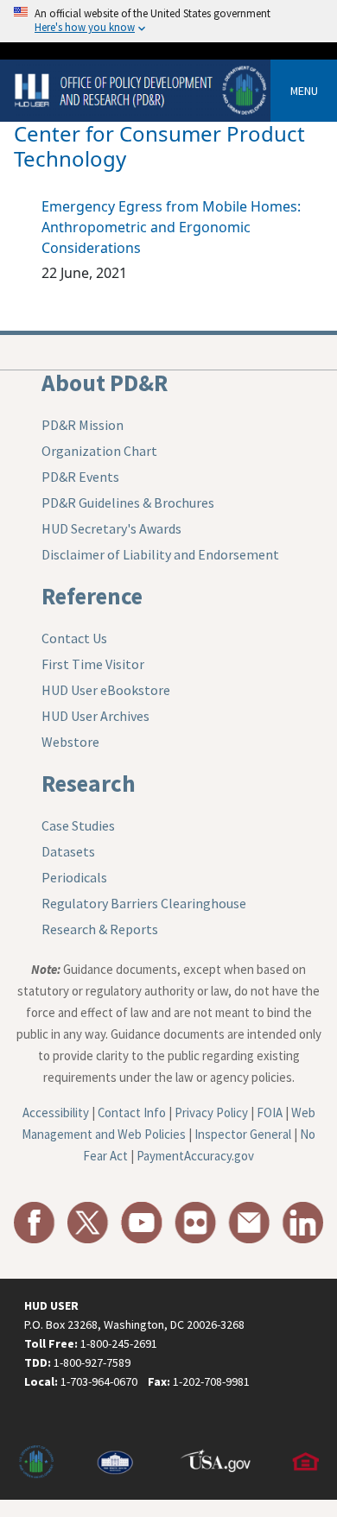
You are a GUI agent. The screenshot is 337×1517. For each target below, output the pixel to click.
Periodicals (74, 877)
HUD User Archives (95, 715)
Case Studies (78, 825)
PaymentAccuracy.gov (195, 1155)
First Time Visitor (92, 664)
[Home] (142, 89)
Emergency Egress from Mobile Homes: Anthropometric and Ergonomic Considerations (171, 227)
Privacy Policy (211, 1112)
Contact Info (132, 1112)
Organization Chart (99, 450)
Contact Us (74, 638)
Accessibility (55, 1112)
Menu (304, 90)
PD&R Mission (82, 424)
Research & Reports (99, 929)
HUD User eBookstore (105, 689)
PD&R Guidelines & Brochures (127, 502)
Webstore (70, 741)
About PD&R (104, 382)
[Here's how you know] (168, 21)
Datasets (68, 851)
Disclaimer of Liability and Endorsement (160, 554)
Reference (92, 595)
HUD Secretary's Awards (111, 528)
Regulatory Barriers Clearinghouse (143, 903)
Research (88, 783)
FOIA (270, 1112)
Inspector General (242, 1134)
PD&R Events (80, 476)
